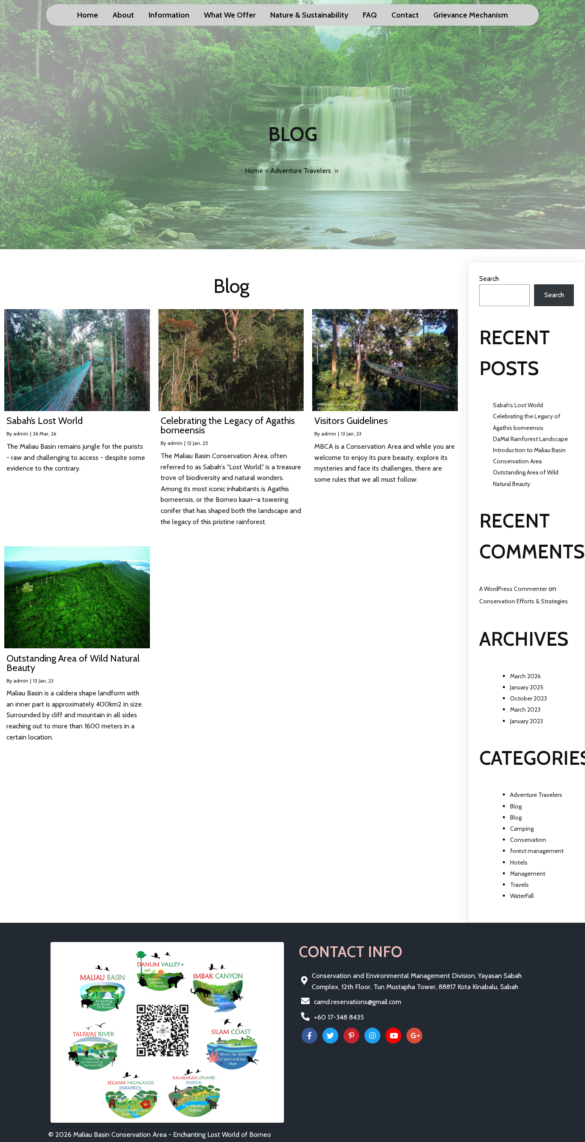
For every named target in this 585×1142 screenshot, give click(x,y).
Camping (522, 828)
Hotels (519, 862)
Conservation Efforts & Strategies (523, 601)
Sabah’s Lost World (518, 405)
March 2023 (525, 709)
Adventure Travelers (300, 171)
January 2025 (526, 687)
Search (489, 278)
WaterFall (522, 896)
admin (20, 433)
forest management (537, 851)
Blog (516, 806)
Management (527, 873)
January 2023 (526, 721)
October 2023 (528, 698)
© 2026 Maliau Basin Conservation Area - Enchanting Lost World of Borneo (159, 1134)
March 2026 (525, 676)
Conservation (528, 840)
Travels (519, 885)
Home (254, 171)
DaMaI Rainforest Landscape (530, 439)
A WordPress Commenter (513, 589)
